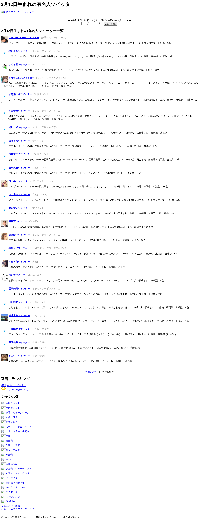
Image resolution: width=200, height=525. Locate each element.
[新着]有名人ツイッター (13, 385)
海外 (8, 459)
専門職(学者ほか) (15, 482)
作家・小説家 (13, 445)
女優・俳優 (12, 417)
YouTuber (10, 501)
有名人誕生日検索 (10, 506)
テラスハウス (13, 496)
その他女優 (12, 492)
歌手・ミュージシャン (17, 412)
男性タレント (13, 403)
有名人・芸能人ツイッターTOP (17, 509)
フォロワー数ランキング (19, 389)
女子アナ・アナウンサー (19, 473)
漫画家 (9, 440)
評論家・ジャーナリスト (19, 468)
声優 (8, 436)
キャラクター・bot (15, 487)
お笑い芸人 (12, 422)
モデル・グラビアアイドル (20, 426)
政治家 (9, 454)
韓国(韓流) (11, 464)
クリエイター (13, 478)
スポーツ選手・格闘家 (17, 431)
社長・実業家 (13, 450)
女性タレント (13, 408)
